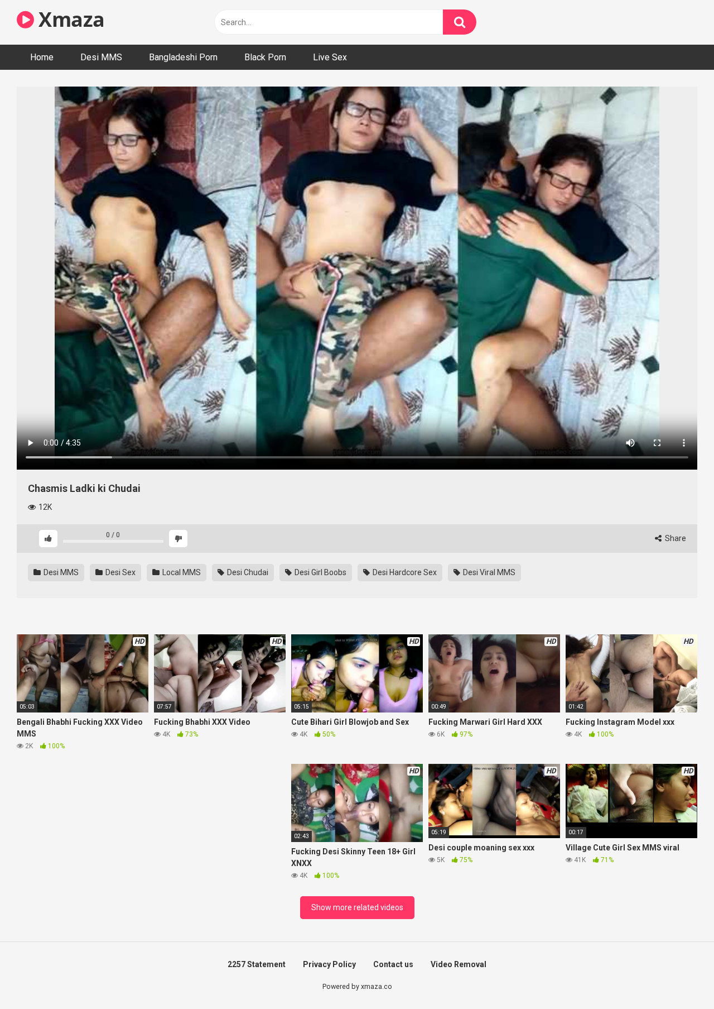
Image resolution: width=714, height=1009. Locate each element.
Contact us (393, 964)
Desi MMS (101, 57)
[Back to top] (677, 975)
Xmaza (69, 19)
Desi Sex (120, 572)
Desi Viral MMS (488, 572)
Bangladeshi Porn (183, 57)
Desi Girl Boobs (319, 572)
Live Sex (330, 57)
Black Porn (265, 57)
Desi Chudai (246, 572)
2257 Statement (257, 964)
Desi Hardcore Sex (404, 572)
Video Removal (458, 964)
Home (42, 57)
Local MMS (181, 572)
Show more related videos (357, 907)
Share (674, 538)
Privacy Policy (329, 964)
